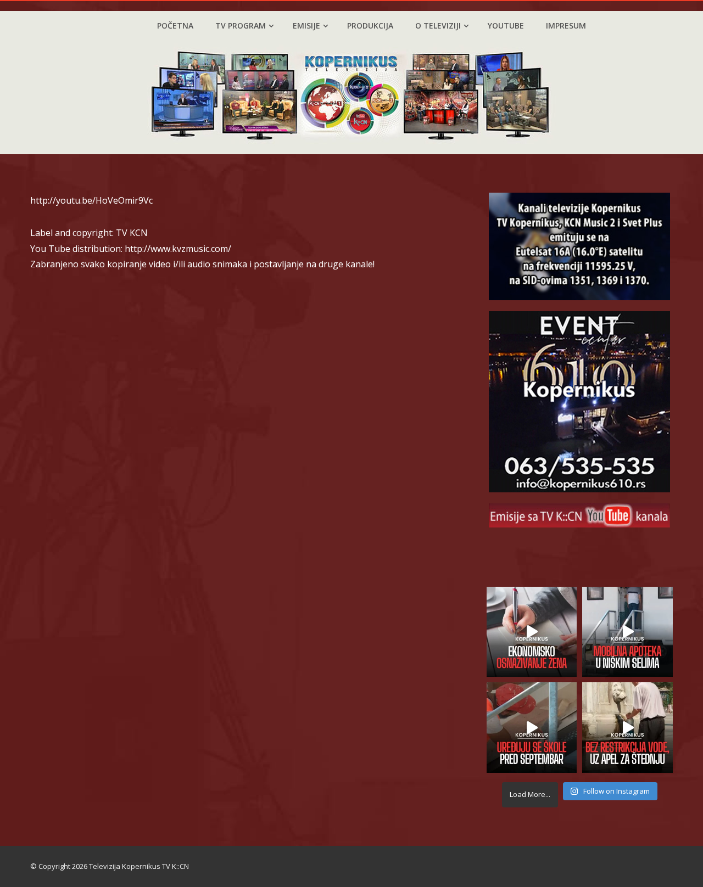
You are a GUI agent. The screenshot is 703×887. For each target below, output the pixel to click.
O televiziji (438, 25)
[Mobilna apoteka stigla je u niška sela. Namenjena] (627, 632)
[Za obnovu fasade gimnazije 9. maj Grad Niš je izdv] (532, 727)
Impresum (566, 25)
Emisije (306, 25)
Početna (175, 25)
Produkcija (370, 25)
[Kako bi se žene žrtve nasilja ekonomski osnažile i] (532, 632)
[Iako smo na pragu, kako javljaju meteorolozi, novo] (627, 727)
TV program (240, 25)
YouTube (506, 25)
